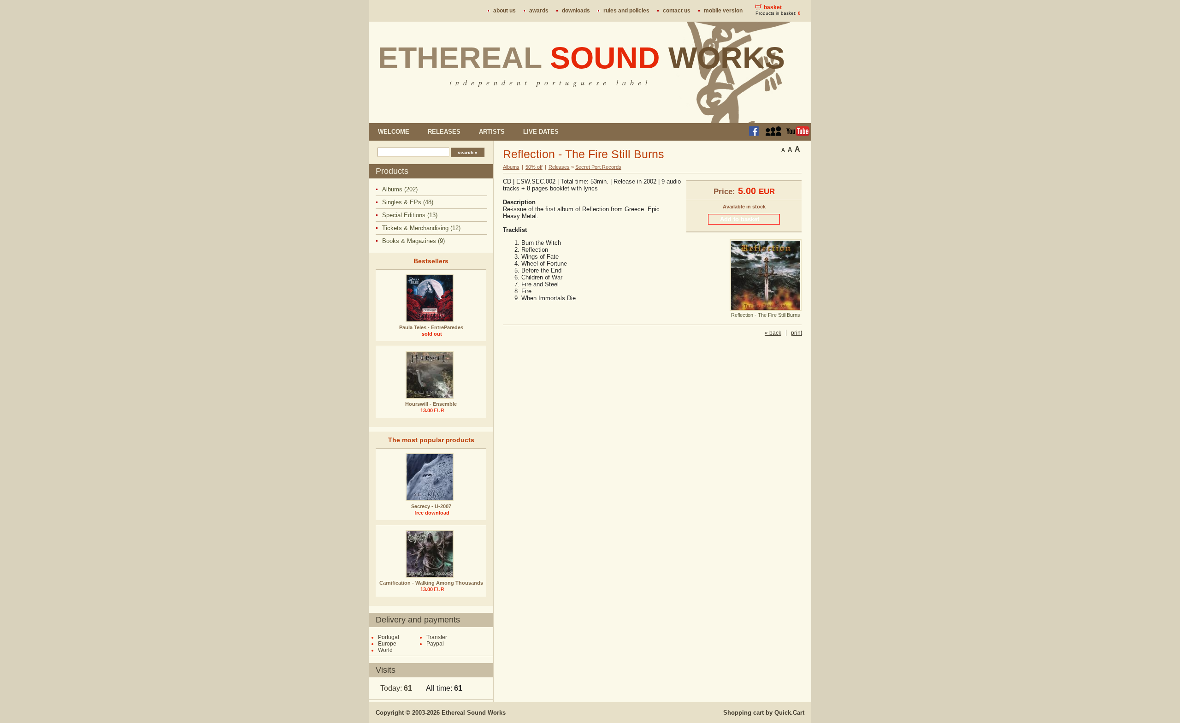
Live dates (541, 131)
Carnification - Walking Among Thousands (431, 583)
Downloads (576, 10)
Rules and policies (626, 10)
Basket (773, 7)
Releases (444, 131)
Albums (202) (400, 189)
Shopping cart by (763, 712)
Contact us (676, 10)
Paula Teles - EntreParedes (431, 327)
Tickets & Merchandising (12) (421, 228)
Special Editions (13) (409, 215)
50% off (534, 167)
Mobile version (723, 10)
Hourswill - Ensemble (431, 404)
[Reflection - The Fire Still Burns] (766, 309)
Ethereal (581, 58)
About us (504, 10)
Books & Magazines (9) (413, 240)
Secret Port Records (598, 167)
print (796, 333)
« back (773, 333)
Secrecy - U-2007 (431, 506)
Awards (539, 10)
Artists (492, 131)
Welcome (393, 131)
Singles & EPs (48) (407, 202)
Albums (511, 167)
